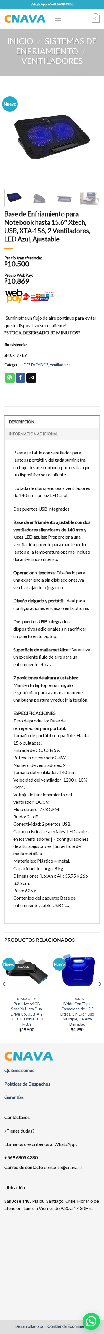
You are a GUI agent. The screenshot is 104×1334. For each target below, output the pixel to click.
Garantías (14, 1097)
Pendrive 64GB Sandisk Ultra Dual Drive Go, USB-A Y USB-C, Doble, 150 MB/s (27, 1013)
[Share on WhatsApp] (10, 378)
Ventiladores (52, 61)
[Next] (90, 135)
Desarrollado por (52, 1326)
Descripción (21, 421)
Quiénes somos (19, 1070)
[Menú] (57, 19)
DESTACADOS (36, 364)
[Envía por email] (31, 378)
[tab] (52, 421)
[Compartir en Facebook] (20, 378)
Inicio (20, 41)
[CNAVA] (25, 18)
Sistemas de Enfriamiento (56, 46)
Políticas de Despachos (27, 1083)
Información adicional (33, 434)
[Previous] (13, 135)
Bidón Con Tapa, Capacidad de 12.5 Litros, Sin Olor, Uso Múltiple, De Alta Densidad (77, 1013)
